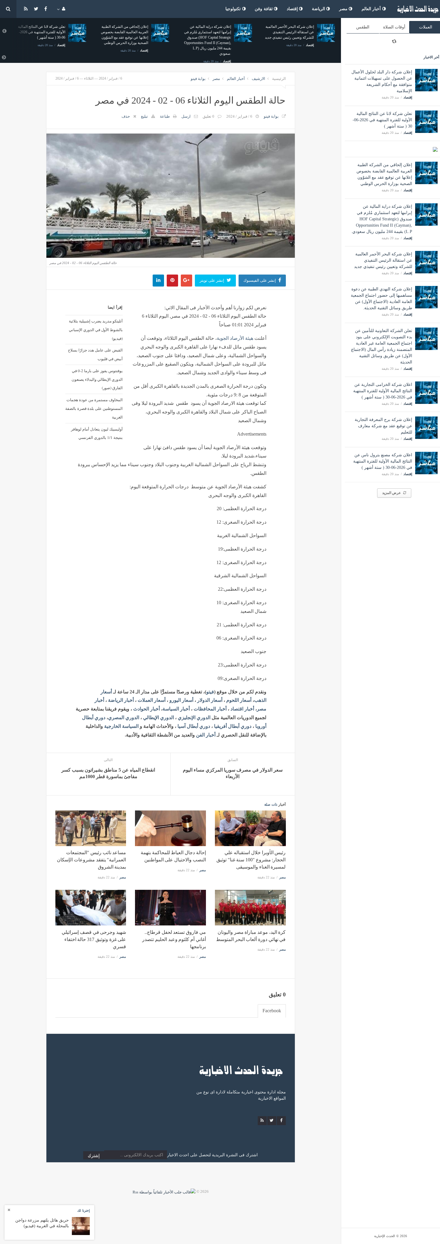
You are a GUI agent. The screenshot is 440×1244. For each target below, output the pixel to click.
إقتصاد (293, 9)
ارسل (186, 116)
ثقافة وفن (264, 9)
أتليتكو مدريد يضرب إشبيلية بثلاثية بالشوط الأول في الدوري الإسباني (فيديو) (96, 329)
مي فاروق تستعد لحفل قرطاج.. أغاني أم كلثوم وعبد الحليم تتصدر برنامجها (174, 939)
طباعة (165, 116)
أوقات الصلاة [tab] (394, 27)
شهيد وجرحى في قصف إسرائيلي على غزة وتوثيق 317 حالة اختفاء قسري (94, 939)
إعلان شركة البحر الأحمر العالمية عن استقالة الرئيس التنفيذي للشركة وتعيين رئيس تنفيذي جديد (383, 260)
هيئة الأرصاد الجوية (235, 338)
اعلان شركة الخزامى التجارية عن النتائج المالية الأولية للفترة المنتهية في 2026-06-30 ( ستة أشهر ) (382, 390)
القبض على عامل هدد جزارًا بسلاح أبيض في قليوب (95, 354)
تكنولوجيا (233, 9)
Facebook (272, 1010)
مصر (344, 9)
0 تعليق (208, 116)
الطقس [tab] (362, 27)
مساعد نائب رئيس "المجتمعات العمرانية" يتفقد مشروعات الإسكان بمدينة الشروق (91, 859)
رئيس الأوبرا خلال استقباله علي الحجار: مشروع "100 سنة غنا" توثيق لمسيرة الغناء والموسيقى (251, 859)
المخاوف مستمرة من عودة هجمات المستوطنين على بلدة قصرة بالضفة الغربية (94, 408)
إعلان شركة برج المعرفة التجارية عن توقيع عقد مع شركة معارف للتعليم (383, 425)
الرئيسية (279, 78)
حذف (126, 116)
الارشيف (258, 78)
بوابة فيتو (198, 78)
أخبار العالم (372, 9)
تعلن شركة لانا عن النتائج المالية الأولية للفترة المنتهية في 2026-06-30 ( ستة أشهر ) (382, 119)
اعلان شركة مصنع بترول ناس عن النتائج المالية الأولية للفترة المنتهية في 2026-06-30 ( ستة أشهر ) (382, 461)
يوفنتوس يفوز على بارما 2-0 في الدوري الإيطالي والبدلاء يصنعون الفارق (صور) (97, 379)
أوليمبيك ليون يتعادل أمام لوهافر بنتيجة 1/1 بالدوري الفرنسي (97, 433)
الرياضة (319, 9)
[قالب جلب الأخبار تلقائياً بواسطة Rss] (164, 1191)
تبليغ (144, 116)
